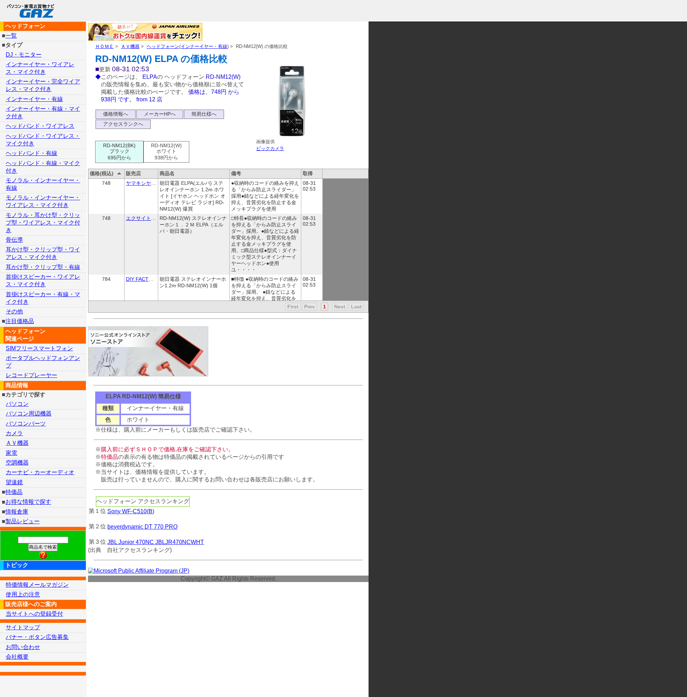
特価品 (14, 492)
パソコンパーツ (26, 423)
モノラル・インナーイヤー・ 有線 (43, 184)
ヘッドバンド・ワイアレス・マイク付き (43, 139)
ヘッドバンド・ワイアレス (40, 126)
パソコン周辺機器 (29, 413)
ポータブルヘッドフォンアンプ (43, 362)
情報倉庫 (16, 512)
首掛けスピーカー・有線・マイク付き (43, 298)
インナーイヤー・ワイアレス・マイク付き (40, 68)
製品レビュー (22, 521)
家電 (11, 453)
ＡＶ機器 (130, 46)
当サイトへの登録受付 (34, 614)
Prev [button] (309, 306)
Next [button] (339, 306)
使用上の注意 (23, 594)
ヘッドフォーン (163, 46)
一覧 (11, 36)
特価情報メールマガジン (37, 585)
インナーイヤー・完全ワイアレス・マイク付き (43, 85)
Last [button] (356, 306)
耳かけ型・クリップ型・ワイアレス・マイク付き (43, 253)
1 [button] (324, 306)
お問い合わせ (23, 647)
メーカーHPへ (160, 114)
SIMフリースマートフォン (39, 348)
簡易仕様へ (203, 114)
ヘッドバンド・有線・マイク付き (43, 167)
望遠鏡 (14, 482)
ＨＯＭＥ (104, 46)
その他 (14, 311)
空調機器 (17, 463)
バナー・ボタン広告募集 (37, 637)
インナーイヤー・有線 (204, 46)
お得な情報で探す (28, 502)
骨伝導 (14, 240)
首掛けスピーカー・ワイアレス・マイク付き (43, 280)
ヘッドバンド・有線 (31, 153)
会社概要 (17, 657)
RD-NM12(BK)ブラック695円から (119, 151)
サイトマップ (23, 627)
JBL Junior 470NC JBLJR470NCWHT (155, 542)
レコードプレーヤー (31, 375)
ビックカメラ (270, 148)
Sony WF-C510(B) (130, 511)
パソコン (17, 404)
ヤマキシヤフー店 (146, 183)
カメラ (14, 433)
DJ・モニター (24, 55)
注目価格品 (19, 321)
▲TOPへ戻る (656, 682)
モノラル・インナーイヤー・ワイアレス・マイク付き (43, 201)
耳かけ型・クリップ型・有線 (43, 267)
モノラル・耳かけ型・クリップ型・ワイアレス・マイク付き (43, 222)
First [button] (292, 306)
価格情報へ (115, 114)
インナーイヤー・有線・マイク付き (43, 112)
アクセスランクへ (123, 124)
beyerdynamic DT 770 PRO (142, 527)
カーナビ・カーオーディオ (40, 472)
